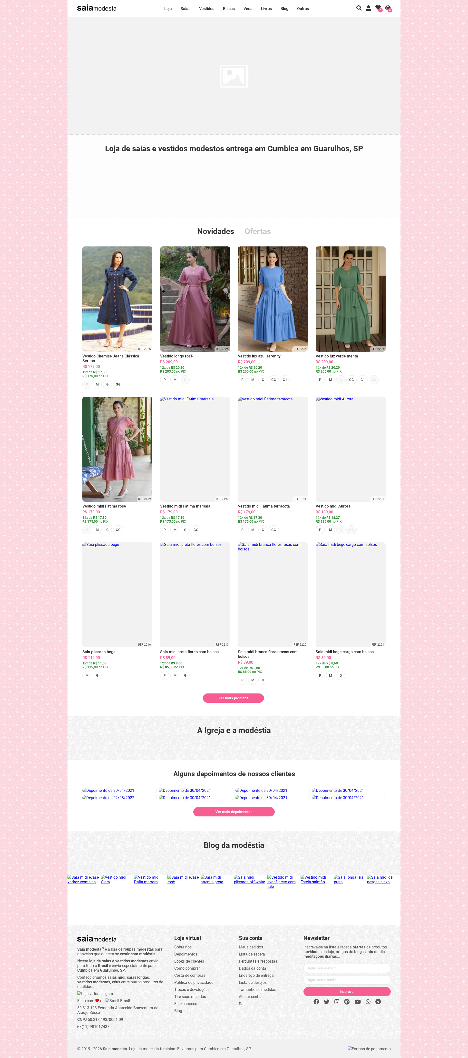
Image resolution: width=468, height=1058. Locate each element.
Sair (242, 1003)
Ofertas (258, 231)
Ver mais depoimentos (234, 812)
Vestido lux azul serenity (259, 356)
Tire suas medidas (190, 996)
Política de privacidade (193, 982)
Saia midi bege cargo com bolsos (345, 652)
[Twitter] (327, 1002)
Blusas (229, 8)
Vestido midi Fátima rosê (104, 506)
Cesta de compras (189, 975)
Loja (168, 8)
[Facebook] (316, 1002)
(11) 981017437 (95, 1026)
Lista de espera (252, 954)
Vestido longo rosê (176, 356)
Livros (266, 8)
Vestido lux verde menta (337, 356)
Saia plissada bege (99, 652)
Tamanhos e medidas (257, 989)
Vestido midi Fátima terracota (264, 506)
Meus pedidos (251, 947)
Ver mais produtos (233, 698)
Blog (284, 8)
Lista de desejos (253, 982)
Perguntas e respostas (258, 961)
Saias (185, 8)
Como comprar (187, 968)
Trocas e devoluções (191, 989)
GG (118, 384)
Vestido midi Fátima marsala (185, 506)
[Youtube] (357, 1002)
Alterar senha (250, 996)
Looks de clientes (189, 961)
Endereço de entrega (256, 975)
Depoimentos (185, 954)
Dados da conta (252, 968)
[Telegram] (378, 1002)
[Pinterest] (346, 1002)
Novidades (215, 231)
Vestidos (206, 8)
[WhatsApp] (368, 1002)
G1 (285, 380)
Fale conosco (185, 1003)
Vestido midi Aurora (333, 506)
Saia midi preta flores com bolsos (189, 652)
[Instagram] (336, 1002)
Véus (248, 8)
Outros (303, 8)
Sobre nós (183, 947)
